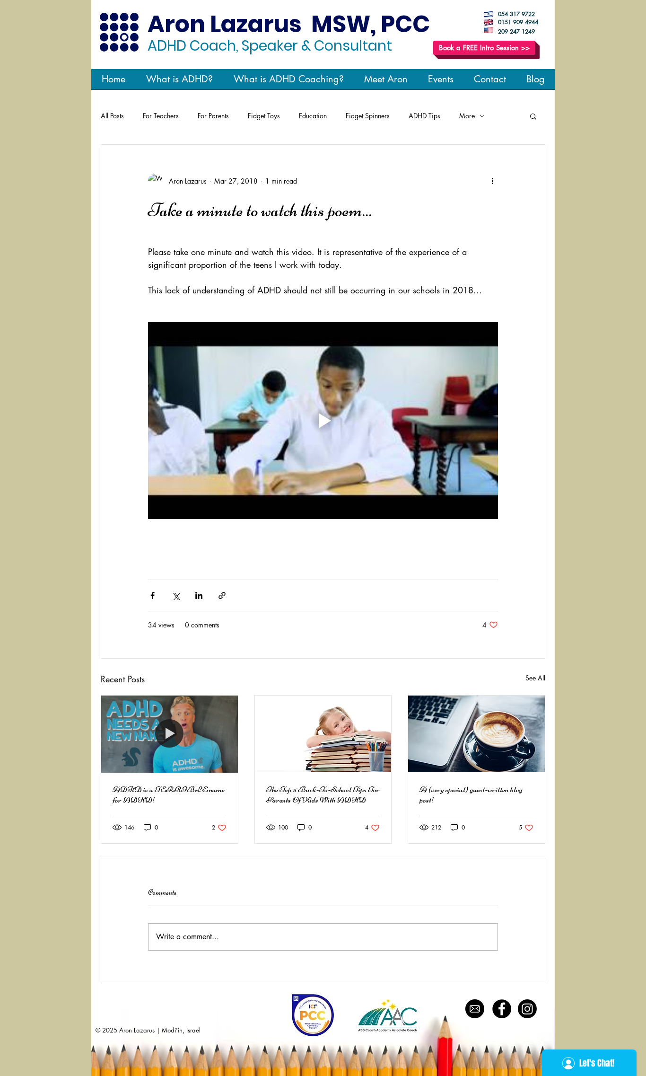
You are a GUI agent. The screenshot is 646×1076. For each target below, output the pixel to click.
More (467, 115)
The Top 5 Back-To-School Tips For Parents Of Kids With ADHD (323, 794)
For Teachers (161, 115)
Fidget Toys (264, 115)
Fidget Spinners (368, 115)
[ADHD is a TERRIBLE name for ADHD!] (169, 734)
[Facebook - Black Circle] (501, 1008)
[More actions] (492, 180)
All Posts (112, 115)
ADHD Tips (424, 115)
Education (313, 115)
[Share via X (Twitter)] (175, 595)
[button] (533, 116)
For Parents (213, 115)
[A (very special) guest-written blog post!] (476, 734)
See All (535, 677)
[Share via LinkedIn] (198, 595)
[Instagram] (527, 1008)
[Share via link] (222, 595)
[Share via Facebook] (152, 595)
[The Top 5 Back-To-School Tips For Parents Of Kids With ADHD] (323, 734)
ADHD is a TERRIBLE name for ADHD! (169, 794)
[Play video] (323, 420)
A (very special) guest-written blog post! (470, 794)
